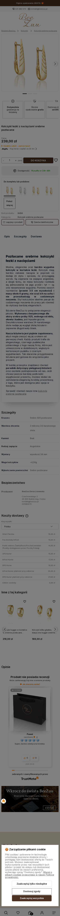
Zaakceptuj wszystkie (32, 898)
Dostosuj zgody (31, 891)
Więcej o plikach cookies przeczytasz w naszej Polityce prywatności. (29, 875)
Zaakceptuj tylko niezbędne (32, 883)
